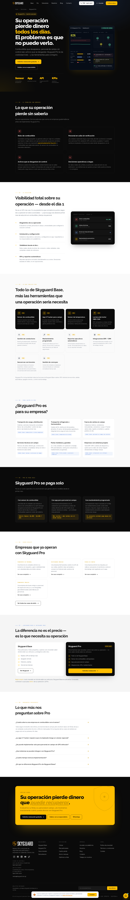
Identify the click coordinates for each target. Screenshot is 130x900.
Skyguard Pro (42, 848)
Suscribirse (112, 888)
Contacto (69, 3)
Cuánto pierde (63, 851)
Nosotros (54, 3)
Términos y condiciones (107, 848)
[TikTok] (29, 856)
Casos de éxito (42, 851)
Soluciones (45, 3)
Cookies (102, 851)
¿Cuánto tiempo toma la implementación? (31, 758)
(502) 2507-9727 (17, 865)
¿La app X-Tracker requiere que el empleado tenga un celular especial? (42, 738)
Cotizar (61, 845)
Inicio (16, 9)
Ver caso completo (23, 574)
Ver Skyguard (24, 670)
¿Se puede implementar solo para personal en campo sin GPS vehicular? (42, 744)
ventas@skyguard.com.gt (19, 876)
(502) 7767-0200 (17, 873)
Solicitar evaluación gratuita (27, 61)
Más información (67, 895)
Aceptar (92, 894)
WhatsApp (76, 817)
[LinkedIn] (21, 856)
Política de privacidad (106, 845)
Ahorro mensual (63, 854)
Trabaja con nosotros (86, 857)
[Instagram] (14, 856)
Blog (61, 3)
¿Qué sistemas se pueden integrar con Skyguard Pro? (35, 751)
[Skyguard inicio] (18, 3)
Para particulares (63, 848)
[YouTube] (25, 856)
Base (32, 3)
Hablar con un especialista (26, 67)
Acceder (101, 3)
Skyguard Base (42, 845)
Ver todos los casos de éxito (27, 603)
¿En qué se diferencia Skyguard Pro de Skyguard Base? (36, 764)
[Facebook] (17, 856)
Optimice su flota (64, 857)
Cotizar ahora (112, 3)
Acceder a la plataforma (86, 845)
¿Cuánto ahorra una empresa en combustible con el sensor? (38, 722)
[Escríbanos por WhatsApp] (125, 895)
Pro (38, 3)
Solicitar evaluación (89, 671)
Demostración (42, 854)
